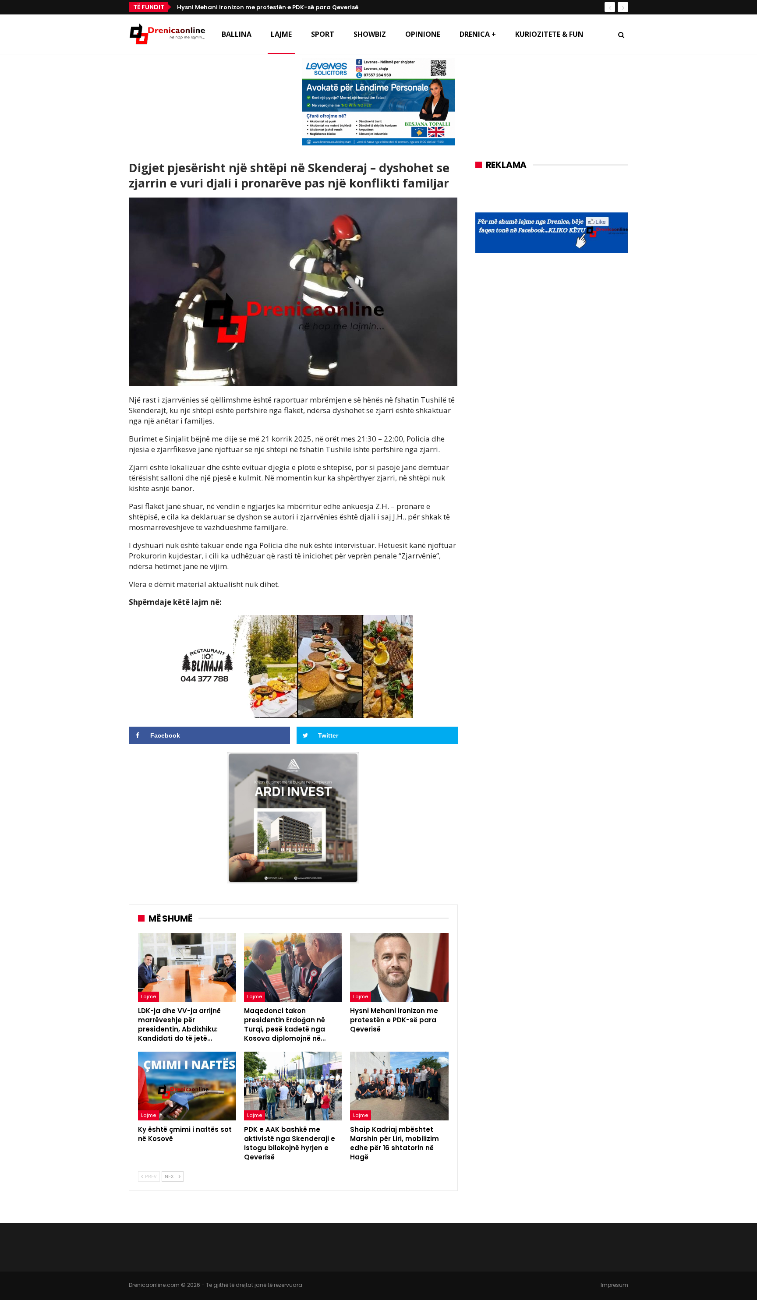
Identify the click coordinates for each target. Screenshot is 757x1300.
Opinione (422, 34)
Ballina (236, 34)
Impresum (614, 1285)
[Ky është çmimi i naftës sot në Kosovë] (187, 1086)
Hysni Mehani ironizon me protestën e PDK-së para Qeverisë (267, 7)
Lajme (281, 34)
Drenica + (478, 34)
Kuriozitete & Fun (549, 34)
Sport (322, 34)
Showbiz (370, 34)
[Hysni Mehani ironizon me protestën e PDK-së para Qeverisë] (399, 967)
